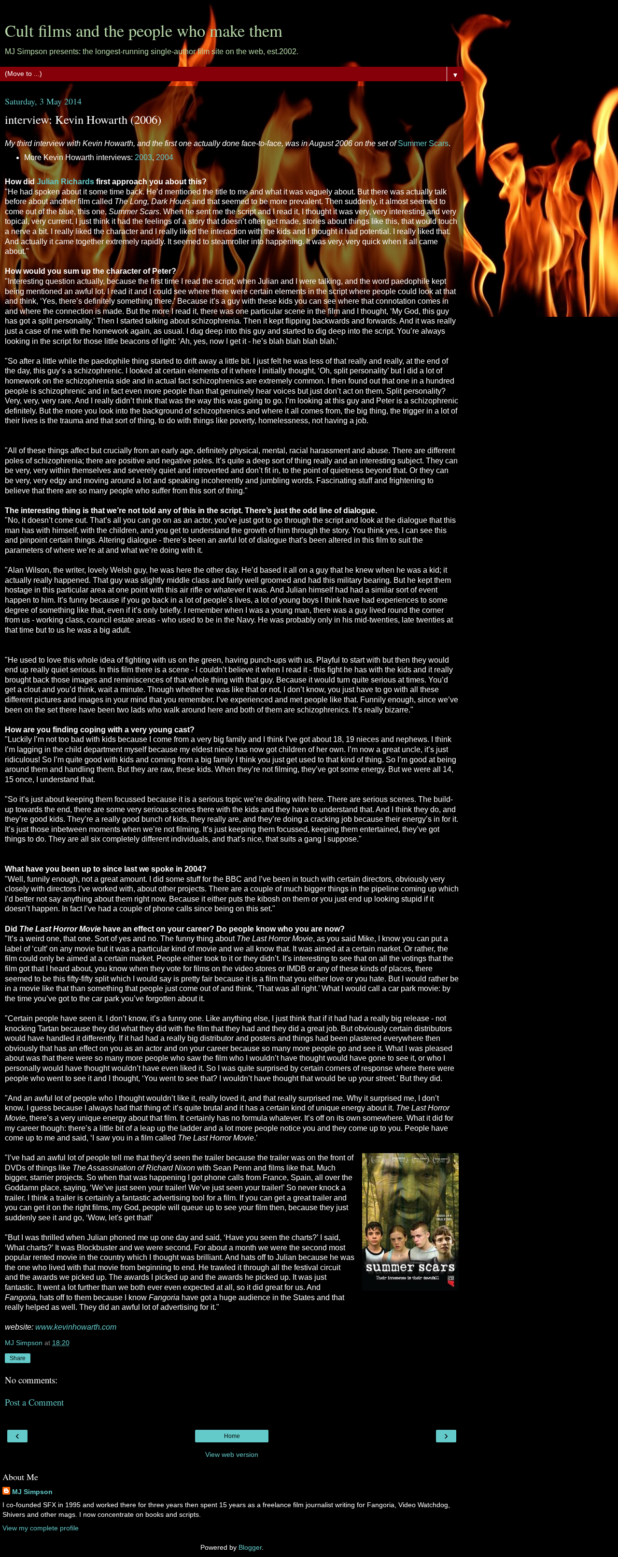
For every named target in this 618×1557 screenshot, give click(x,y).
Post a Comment (34, 1402)
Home (232, 1436)
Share (18, 1358)
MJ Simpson (32, 1492)
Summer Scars (423, 143)
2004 (164, 157)
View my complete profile (40, 1528)
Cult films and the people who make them (143, 30)
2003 (143, 157)
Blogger (250, 1547)
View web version (231, 1454)
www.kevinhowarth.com (75, 1327)
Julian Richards (65, 182)
